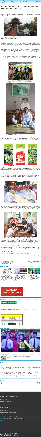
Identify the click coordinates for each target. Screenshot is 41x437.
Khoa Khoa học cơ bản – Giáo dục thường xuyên (8, 412)
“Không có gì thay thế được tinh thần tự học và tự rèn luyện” (33, 261)
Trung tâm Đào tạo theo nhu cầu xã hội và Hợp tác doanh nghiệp (11, 418)
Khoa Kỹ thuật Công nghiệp (5, 410)
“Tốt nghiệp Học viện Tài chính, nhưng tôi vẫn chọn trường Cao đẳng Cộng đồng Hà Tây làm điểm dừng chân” (7, 262)
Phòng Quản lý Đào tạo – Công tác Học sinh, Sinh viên (9, 396)
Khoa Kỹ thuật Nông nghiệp (5, 407)
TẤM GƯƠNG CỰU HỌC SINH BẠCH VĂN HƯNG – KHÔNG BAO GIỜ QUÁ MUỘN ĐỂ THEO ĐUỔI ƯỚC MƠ (34, 277)
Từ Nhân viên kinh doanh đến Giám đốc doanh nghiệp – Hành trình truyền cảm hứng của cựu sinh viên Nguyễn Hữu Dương (20, 277)
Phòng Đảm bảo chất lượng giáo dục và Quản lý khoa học (10, 402)
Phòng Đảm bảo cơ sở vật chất (5, 401)
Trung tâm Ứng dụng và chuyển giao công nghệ (8, 416)
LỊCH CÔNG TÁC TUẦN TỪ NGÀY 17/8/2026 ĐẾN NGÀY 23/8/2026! (18, 356)
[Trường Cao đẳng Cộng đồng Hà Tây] (20, 1)
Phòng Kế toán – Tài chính (4, 399)
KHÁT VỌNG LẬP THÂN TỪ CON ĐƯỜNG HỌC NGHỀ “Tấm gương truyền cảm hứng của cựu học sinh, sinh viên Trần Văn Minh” (7, 277)
